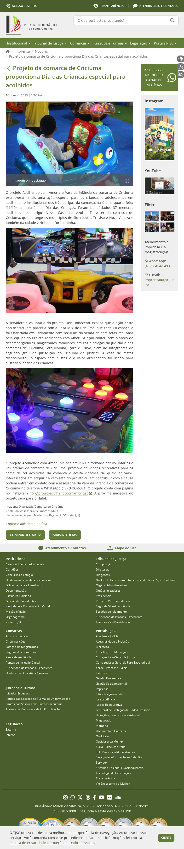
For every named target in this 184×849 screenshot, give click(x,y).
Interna (10, 735)
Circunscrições (15, 641)
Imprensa (22, 51)
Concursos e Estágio (19, 575)
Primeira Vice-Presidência (113, 601)
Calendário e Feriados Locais (25, 564)
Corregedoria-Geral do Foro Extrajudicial (123, 662)
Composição (104, 564)
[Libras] (180, 58)
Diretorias (102, 569)
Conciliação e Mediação (111, 652)
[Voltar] (9, 68)
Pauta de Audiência (18, 657)
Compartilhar (23, 535)
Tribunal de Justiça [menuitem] (48, 43)
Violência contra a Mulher (113, 784)
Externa (11, 729)
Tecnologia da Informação (113, 773)
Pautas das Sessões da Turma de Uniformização (38, 699)
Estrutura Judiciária (18, 596)
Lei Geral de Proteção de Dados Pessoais (123, 710)
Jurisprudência (105, 699)
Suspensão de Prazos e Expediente (119, 617)
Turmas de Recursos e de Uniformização (33, 709)
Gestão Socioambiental (111, 684)
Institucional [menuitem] (17, 43)
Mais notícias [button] (65, 535)
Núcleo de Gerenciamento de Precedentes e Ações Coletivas (136, 580)
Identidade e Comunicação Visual (28, 606)
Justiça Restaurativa (109, 705)
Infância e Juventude (109, 694)
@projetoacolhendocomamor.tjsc (63, 493)
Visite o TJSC (14, 622)
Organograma (15, 617)
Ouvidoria (102, 736)
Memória (102, 726)
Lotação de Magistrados (22, 647)
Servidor (101, 762)
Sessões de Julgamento (111, 612)
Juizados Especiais (18, 693)
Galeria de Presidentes (21, 601)
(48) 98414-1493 (157, 266)
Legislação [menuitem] (138, 43)
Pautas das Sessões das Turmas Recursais (34, 704)
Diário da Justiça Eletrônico (23, 585)
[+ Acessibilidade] (180, 74)
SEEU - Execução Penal (111, 747)
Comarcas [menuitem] (78, 43)
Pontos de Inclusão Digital (23, 662)
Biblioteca (102, 647)
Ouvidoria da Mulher (109, 741)
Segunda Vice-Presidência (113, 606)
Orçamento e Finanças (111, 731)
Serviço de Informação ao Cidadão (119, 757)
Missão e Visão (16, 612)
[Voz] (180, 66)
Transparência (105, 778)
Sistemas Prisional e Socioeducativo (120, 768)
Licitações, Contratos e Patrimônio (118, 715)
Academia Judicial (107, 636)
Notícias (41, 51)
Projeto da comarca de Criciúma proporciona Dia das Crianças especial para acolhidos (78, 56)
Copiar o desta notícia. (27, 524)
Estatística (102, 673)
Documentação (16, 590)
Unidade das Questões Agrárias (27, 673)
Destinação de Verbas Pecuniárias (28, 580)
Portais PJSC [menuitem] (163, 43)
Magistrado (103, 720)
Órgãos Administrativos (111, 585)
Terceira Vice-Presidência (113, 622)
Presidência (103, 596)
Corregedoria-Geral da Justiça (116, 657)
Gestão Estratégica (108, 678)
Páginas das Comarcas (21, 652)
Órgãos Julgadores (108, 590)
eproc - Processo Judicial (112, 668)
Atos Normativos (17, 636)
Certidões (12, 569)
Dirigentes (103, 575)
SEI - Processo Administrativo (115, 752)
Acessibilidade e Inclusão (112, 641)
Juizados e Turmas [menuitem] (109, 43)
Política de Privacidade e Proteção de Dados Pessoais (52, 842)
